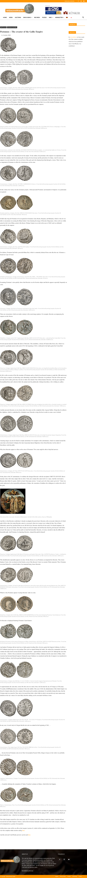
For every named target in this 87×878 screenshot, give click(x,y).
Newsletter (59, 17)
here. (23, 830)
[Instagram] (81, 1)
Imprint (56, 876)
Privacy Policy (63, 876)
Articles (3, 27)
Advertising (74, 876)
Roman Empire (12, 27)
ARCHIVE (72, 32)
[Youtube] (84, 1)
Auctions (18, 17)
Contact (80, 876)
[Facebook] (78, 1)
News (10, 17)
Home (5, 17)
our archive (73, 37)
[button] (83, 17)
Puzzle (44, 17)
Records (37, 17)
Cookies (69, 876)
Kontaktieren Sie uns (27, 871)
